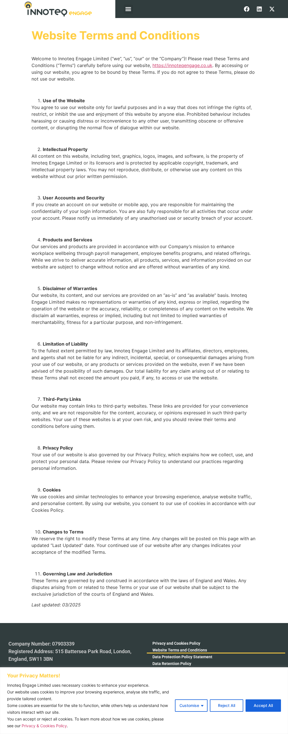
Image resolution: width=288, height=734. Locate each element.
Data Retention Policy (171, 663)
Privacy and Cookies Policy (176, 643)
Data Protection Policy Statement (182, 657)
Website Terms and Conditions (179, 650)
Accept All (263, 705)
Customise (189, 705)
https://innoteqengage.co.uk (182, 65)
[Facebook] (246, 9)
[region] (144, 700)
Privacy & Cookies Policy (44, 725)
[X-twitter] (272, 9)
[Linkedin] (259, 9)
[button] (128, 9)
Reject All (226, 705)
